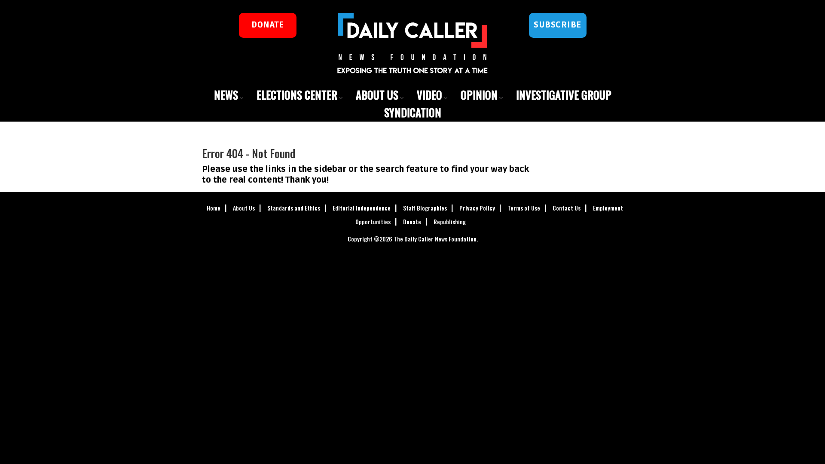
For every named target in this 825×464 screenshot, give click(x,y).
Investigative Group (563, 95)
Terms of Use (523, 207)
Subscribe (557, 25)
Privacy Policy (477, 207)
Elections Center (297, 95)
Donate (412, 221)
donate (267, 25)
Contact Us (567, 207)
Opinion (479, 95)
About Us (377, 95)
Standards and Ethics (293, 207)
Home (213, 207)
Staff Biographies (425, 207)
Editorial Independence (362, 207)
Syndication (412, 112)
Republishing (450, 221)
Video (429, 95)
